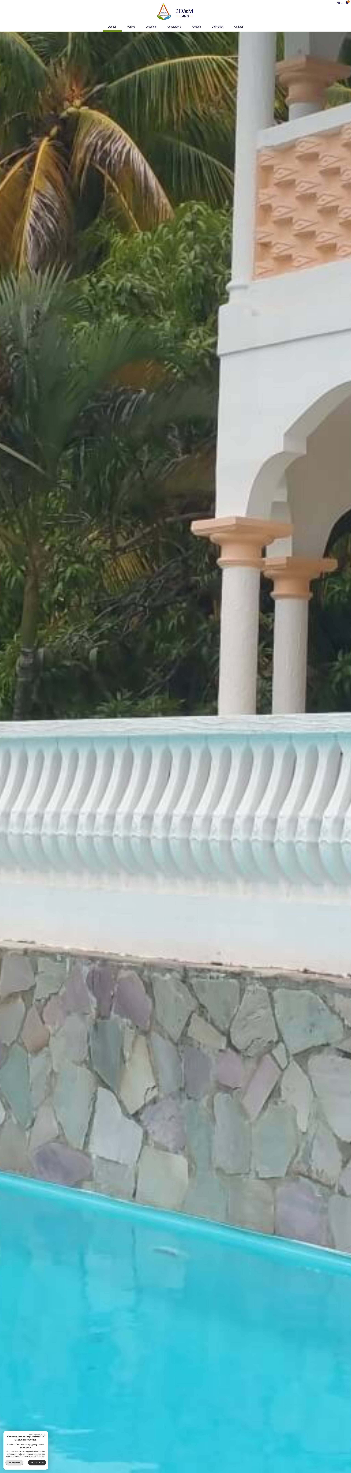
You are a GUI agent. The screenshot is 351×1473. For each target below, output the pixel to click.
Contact (238, 26)
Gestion (196, 26)
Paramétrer (14, 1462)
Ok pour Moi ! (37, 1462)
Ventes (131, 26)
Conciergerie (174, 26)
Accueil (112, 26)
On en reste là (35, 1434)
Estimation (217, 26)
